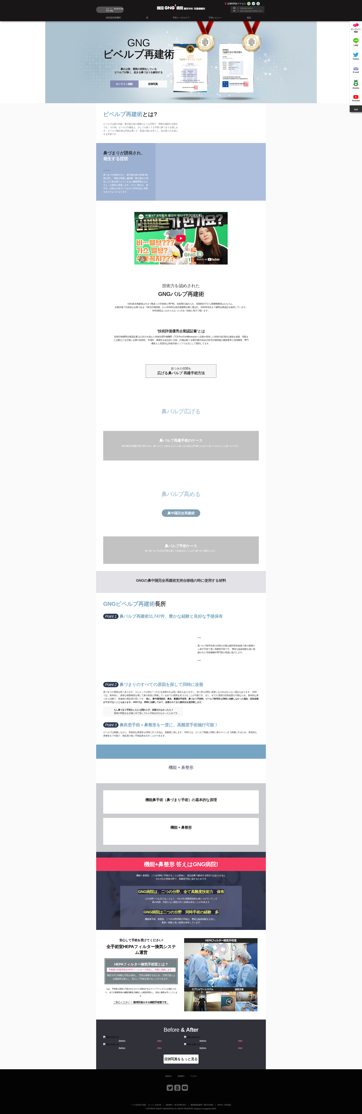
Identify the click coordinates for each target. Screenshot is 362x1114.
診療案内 (181, 1076)
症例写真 (153, 84)
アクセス (193, 1076)
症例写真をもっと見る (181, 1059)
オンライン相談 (124, 84)
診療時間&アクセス (236, 3)
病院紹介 (168, 1076)
